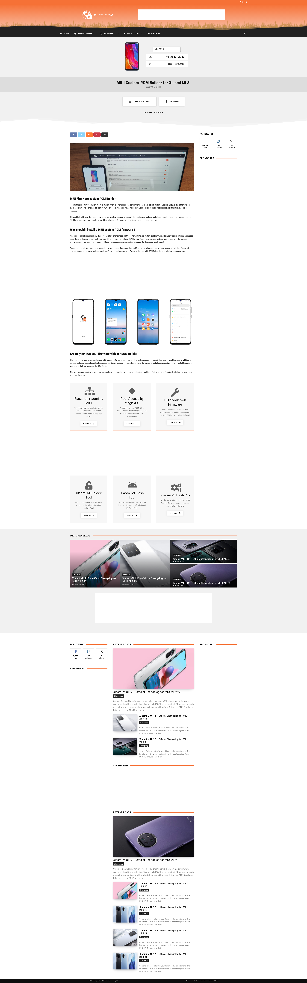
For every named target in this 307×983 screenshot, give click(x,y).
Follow (218, 140)
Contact (194, 981)
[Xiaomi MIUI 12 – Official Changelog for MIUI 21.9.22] (95, 564)
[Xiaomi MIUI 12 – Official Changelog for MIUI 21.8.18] (125, 914)
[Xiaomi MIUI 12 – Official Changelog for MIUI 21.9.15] (145, 564)
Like (205, 140)
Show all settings (152, 112)
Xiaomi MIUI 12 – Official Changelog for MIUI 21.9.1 (146, 860)
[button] (245, 33)
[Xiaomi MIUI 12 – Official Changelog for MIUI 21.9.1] (203, 576)
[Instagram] (243, 2)
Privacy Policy (213, 981)
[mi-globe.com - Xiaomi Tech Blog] (98, 14)
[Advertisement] (181, 14)
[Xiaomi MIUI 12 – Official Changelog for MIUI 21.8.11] (125, 937)
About (187, 981)
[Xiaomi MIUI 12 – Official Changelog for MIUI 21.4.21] (125, 961)
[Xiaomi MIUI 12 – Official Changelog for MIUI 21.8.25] (125, 890)
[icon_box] (89, 406)
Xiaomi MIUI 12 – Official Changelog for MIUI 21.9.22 (146, 692)
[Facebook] (240, 2)
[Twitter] (246, 2)
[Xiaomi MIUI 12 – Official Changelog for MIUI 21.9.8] (203, 551)
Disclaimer (202, 981)
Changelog (76, 574)
